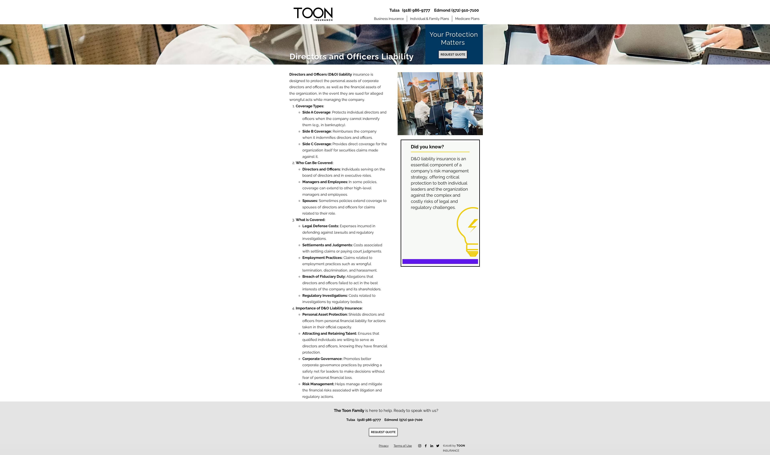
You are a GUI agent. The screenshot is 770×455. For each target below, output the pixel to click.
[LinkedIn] (432, 446)
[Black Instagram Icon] (420, 446)
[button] (389, 19)
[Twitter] (438, 446)
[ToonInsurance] (426, 446)
